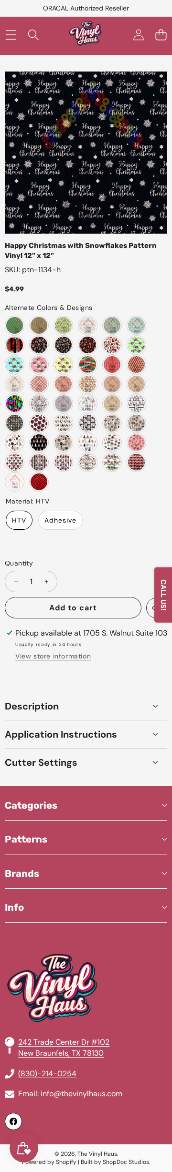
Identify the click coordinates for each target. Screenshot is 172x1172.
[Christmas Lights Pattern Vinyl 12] (136, 325)
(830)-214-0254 (47, 1074)
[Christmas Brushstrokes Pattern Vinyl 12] (14, 345)
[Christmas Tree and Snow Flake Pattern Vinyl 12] (39, 384)
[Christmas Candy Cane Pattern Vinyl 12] (112, 384)
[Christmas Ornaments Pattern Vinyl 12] (87, 423)
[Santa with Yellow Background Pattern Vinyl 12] (63, 364)
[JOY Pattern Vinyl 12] (63, 384)
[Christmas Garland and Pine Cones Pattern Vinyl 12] (112, 462)
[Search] (33, 35)
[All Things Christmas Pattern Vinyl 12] (39, 403)
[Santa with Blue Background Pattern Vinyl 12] (14, 364)
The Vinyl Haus (97, 1154)
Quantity (19, 563)
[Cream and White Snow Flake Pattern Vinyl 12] (14, 384)
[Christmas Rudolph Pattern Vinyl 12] (112, 364)
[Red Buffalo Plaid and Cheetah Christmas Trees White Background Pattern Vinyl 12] (112, 345)
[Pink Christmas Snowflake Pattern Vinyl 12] (136, 442)
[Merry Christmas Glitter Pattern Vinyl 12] (112, 403)
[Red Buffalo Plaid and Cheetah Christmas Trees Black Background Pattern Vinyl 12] (87, 345)
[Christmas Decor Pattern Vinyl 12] (87, 462)
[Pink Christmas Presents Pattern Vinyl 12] (136, 423)
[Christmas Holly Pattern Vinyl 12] (136, 384)
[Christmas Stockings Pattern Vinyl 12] (63, 423)
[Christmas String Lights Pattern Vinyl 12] (63, 403)
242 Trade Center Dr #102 (63, 1042)
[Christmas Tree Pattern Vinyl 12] (14, 325)
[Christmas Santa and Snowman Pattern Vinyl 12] (87, 384)
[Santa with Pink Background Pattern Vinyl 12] (39, 364)
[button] (161, 35)
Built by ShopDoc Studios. (115, 1162)
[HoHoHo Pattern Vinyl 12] (87, 325)
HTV (19, 520)
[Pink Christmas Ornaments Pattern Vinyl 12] (14, 442)
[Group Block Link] (86, 965)
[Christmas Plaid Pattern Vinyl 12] (112, 325)
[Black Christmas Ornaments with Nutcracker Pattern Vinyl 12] (63, 462)
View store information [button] (53, 656)
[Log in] (138, 35)
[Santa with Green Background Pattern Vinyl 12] (136, 345)
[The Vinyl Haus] (85, 35)
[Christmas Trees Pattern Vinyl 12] (63, 325)
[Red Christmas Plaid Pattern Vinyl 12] (39, 481)
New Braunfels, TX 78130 (61, 1053)
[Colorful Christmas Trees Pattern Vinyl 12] (87, 403)
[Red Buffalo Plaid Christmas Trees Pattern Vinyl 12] (136, 462)
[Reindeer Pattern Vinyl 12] (39, 325)
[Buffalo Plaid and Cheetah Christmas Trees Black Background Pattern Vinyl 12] (39, 345)
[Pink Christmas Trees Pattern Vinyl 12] (39, 442)
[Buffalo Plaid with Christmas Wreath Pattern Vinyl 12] (14, 423)
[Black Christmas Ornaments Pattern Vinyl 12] (39, 462)
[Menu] (11, 35)
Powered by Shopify (49, 1162)
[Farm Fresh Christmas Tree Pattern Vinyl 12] (136, 403)
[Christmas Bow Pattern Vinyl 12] (39, 423)
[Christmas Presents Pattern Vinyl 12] (112, 423)
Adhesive (60, 520)
